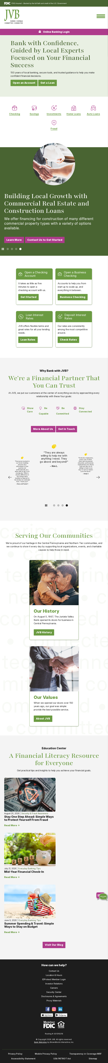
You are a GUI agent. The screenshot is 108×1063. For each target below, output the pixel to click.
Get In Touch (66, 428)
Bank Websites (40, 1042)
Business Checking (72, 297)
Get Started (28, 297)
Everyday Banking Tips (29, 868)
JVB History (44, 632)
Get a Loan (47, 82)
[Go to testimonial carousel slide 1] (53, 505)
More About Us (43, 428)
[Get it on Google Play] (61, 1015)
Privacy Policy (15, 1054)
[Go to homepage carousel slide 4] (19, 248)
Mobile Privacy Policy (46, 1054)
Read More (10, 825)
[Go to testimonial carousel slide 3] (62, 505)
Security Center (53, 992)
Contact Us (54, 971)
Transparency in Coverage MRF (85, 1054)
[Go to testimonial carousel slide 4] (66, 505)
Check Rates (68, 339)
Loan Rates (28, 339)
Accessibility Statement (23, 1058)
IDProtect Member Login (54, 979)
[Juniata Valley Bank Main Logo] (13, 17)
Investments (54, 113)
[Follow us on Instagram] (54, 1009)
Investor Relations (54, 983)
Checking (14, 113)
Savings (34, 113)
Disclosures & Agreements (54, 996)
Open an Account (24, 82)
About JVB (43, 718)
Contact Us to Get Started (44, 239)
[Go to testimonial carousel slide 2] (57, 505)
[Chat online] (100, 895)
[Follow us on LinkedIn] (60, 1009)
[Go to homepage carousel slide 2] (11, 248)
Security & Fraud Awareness (34, 813)
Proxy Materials (54, 1000)
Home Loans (74, 113)
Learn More (14, 239)
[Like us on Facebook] (48, 1009)
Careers (54, 988)
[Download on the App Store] (47, 1015)
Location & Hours (54, 975)
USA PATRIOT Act (62, 1058)
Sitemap (93, 1058)
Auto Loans (93, 113)
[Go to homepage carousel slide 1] (7, 248)
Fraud (54, 128)
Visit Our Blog (54, 944)
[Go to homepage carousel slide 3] (15, 248)
